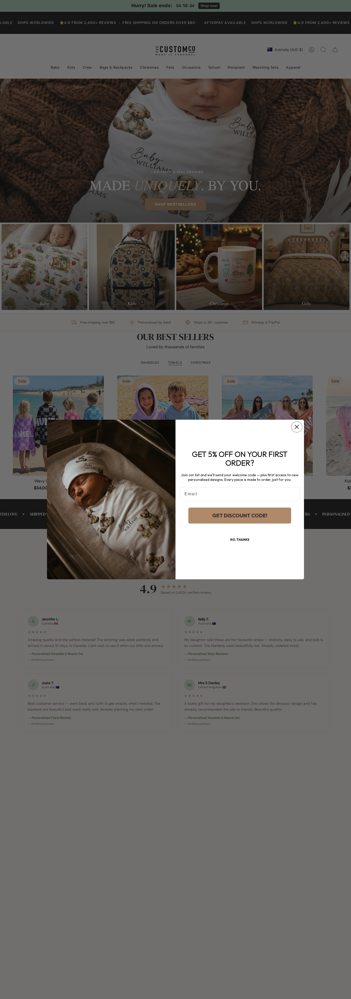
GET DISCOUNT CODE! (239, 515)
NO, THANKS (239, 540)
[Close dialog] (296, 427)
